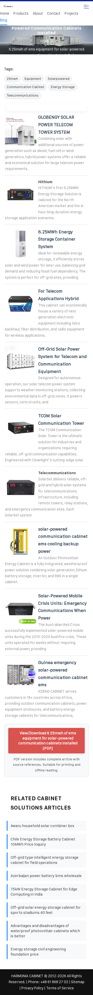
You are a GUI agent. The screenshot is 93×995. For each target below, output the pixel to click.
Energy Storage (63, 87)
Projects (71, 13)
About (38, 13)
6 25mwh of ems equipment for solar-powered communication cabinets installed (46, 52)
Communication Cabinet (25, 87)
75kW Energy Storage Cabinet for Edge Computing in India (44, 891)
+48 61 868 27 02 (54, 982)
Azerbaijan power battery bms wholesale (46, 875)
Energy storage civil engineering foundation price (38, 951)
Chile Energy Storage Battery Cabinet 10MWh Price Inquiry (43, 841)
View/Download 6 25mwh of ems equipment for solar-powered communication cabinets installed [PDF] (48, 740)
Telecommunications (22, 95)
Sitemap (77, 982)
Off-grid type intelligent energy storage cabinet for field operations (45, 860)
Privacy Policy (32, 988)
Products (20, 13)
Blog (3, 20)
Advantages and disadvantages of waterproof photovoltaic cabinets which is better (45, 930)
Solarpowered (58, 79)
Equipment (33, 79)
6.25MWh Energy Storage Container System (56, 239)
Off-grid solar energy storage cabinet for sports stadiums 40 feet (46, 910)
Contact (53, 13)
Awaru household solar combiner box (42, 825)
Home (4, 13)
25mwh (12, 79)
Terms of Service (60, 988)
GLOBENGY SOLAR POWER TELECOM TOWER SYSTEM (56, 124)
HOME (44, 41)
